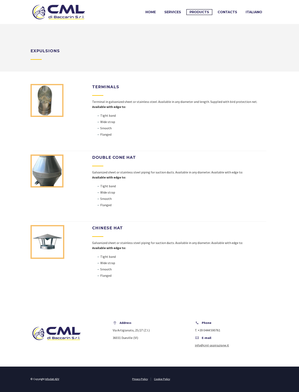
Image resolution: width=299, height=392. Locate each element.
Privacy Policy (140, 379)
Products (199, 12)
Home (150, 12)
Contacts (227, 12)
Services (172, 12)
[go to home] (59, 12)
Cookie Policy (162, 379)
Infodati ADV (52, 379)
